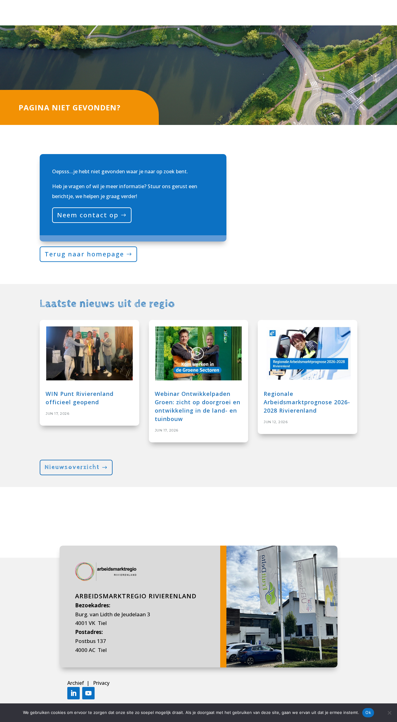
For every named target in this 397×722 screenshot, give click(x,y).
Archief (76, 683)
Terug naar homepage (84, 254)
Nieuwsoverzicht (72, 467)
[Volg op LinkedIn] (73, 693)
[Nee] (389, 713)
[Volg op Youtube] (88, 693)
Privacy (101, 683)
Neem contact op (87, 215)
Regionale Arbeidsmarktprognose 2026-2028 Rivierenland (307, 402)
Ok (368, 712)
